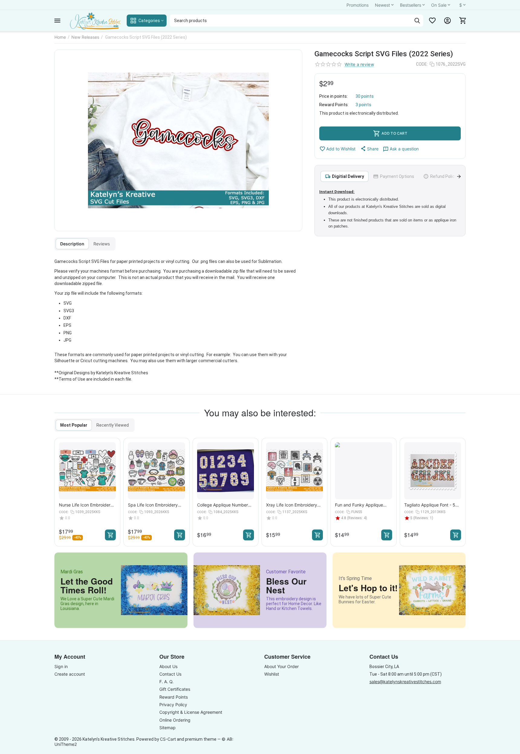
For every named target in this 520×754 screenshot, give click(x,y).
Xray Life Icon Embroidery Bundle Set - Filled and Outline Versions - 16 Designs (291, 504)
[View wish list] (432, 21)
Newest (382, 5)
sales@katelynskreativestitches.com (405, 681)
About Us (168, 666)
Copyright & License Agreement (190, 712)
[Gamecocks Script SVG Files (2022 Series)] (178, 140)
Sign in (61, 666)
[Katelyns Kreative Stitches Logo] (95, 20)
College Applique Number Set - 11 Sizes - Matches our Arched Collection (225, 504)
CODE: (422, 64)
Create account (69, 674)
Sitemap (167, 727)
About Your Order (281, 666)
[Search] (417, 20)
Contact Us (170, 674)
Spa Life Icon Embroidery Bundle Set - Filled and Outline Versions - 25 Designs (153, 504)
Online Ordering (174, 720)
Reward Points (173, 697)
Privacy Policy (173, 704)
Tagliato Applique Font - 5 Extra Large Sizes (429, 504)
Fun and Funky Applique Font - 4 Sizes (359, 504)
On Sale (439, 5)
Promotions (357, 5)
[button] (369, 149)
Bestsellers (410, 5)
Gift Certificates (174, 689)
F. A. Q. (166, 681)
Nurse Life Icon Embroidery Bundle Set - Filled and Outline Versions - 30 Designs (86, 504)
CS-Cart (168, 739)
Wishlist (271, 674)
